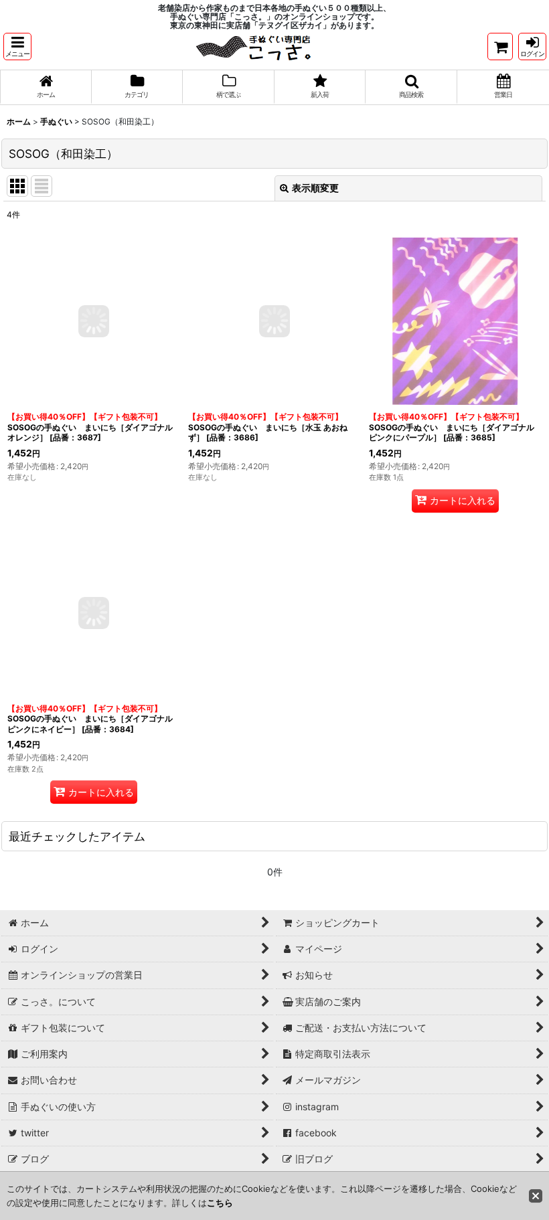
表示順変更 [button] (315, 187)
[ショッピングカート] (500, 46)
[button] (17, 46)
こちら (220, 1202)
